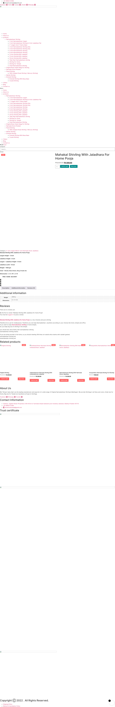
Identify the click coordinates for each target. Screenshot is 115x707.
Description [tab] (5, 288)
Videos (5, 82)
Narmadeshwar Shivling (13, 39)
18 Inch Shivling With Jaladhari (18, 58)
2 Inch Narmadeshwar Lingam (18, 41)
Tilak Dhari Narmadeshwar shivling (19, 60)
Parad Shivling (10, 71)
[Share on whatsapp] (57, 282)
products (5, 37)
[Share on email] (57, 285)
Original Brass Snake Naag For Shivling (17, 67)
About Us (6, 35)
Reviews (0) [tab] (31, 288)
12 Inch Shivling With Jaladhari (18, 54)
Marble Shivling (10, 75)
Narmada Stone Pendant (13, 69)
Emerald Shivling (11, 77)
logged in (10, 314)
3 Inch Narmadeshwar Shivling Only (19, 47)
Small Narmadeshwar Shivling (18, 65)
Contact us (6, 86)
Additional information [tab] (18, 288)
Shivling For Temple (15, 64)
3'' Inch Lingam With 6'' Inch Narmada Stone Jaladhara (22, 251)
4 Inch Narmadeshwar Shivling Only (19, 49)
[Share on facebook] (57, 280)
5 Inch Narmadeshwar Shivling (18, 50)
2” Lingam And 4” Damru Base (18, 45)
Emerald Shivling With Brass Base (19, 79)
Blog (4, 84)
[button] (57, 88)
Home (5, 33)
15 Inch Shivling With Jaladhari (18, 56)
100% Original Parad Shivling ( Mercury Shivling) (23, 73)
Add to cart (64, 166)
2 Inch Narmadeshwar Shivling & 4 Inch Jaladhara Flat (25, 43)
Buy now (73, 166)
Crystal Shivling (14, 81)
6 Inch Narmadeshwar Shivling (18, 52)
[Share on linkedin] (57, 283)
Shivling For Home (14, 62)
